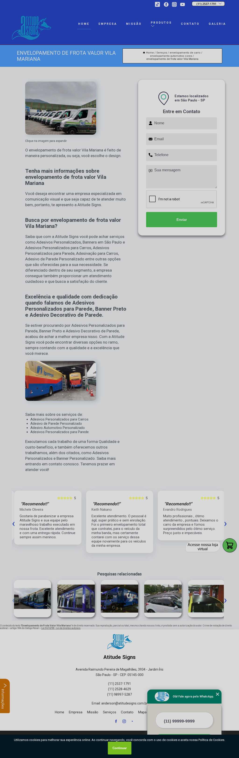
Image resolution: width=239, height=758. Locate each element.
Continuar (119, 748)
